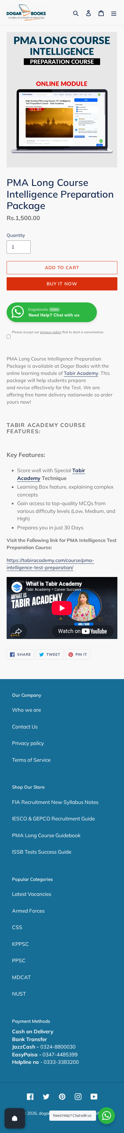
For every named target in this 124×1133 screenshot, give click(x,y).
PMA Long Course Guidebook (46, 835)
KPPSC (20, 944)
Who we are (26, 710)
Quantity (16, 235)
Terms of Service (31, 760)
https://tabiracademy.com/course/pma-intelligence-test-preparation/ (50, 563)
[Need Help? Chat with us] (106, 1115)
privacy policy (50, 332)
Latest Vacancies (31, 894)
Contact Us (25, 726)
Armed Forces (28, 911)
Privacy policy (28, 743)
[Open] (15, 1118)
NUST (19, 993)
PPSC (19, 960)
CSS (17, 927)
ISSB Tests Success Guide (41, 852)
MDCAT (21, 977)
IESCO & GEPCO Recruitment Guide (53, 818)
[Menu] (113, 12)
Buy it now (62, 284)
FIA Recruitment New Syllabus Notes (55, 802)
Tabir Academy (81, 373)
